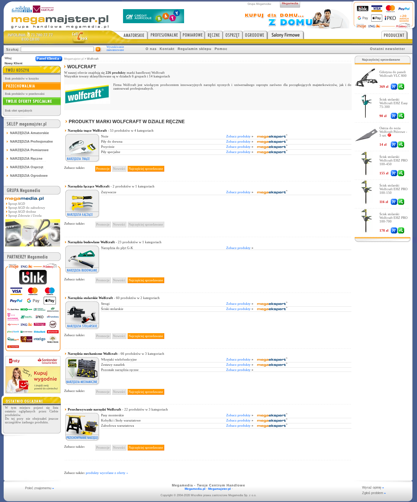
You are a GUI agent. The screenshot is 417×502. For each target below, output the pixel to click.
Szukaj (12, 49)
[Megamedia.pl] (32, 247)
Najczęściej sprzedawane (146, 168)
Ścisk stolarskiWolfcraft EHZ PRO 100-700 (393, 217)
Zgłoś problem (374, 493)
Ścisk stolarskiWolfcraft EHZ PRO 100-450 (393, 160)
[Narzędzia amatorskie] (130, 34)
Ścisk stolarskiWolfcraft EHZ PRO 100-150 (393, 188)
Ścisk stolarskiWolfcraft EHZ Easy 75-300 (393, 103)
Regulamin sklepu (195, 49)
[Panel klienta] (48, 58)
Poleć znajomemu (39, 488)
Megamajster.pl (74, 58)
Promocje (103, 168)
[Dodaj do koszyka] (393, 86)
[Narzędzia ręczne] (214, 34)
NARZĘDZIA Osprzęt (26, 167)
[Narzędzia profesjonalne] (164, 34)
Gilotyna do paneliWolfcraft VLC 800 (393, 73)
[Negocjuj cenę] (400, 86)
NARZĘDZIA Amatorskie (29, 133)
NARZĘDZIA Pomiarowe (29, 150)
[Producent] (396, 34)
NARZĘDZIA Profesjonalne (31, 141)
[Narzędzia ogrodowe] (255, 34)
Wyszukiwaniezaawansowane (115, 48)
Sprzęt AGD (16, 203)
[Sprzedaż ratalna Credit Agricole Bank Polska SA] (153, 21)
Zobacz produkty (239, 136)
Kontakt (167, 49)
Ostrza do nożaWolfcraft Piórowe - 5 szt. (393, 131)
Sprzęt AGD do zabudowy (26, 207)
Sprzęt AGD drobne (22, 211)
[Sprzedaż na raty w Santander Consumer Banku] (32, 391)
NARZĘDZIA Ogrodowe (29, 175)
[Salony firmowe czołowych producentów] (286, 34)
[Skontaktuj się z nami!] (80, 36)
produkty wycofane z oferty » (107, 473)
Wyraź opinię (373, 487)
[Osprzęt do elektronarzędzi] (233, 34)
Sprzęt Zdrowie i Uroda (25, 215)
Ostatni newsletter (387, 49)
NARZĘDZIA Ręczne (26, 158)
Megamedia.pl (195, 488)
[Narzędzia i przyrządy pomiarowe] (193, 34)
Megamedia (290, 3)
